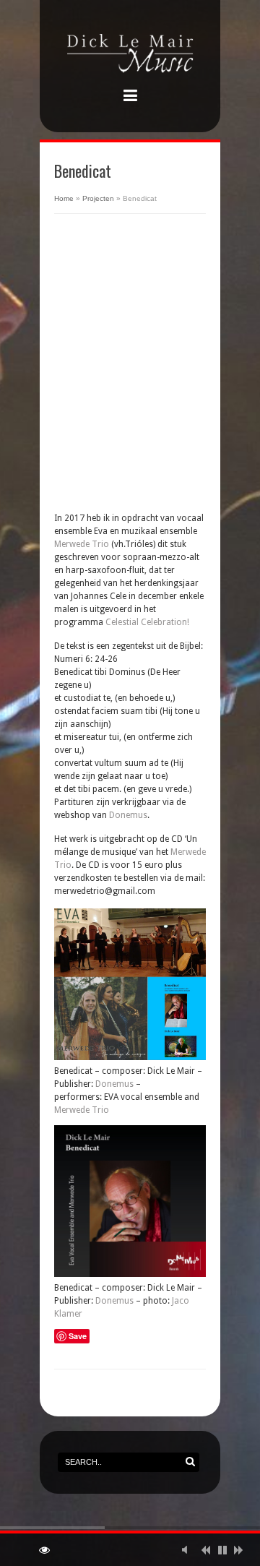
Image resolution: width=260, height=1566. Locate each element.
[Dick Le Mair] (130, 55)
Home (64, 198)
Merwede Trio (81, 544)
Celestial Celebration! (147, 622)
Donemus (128, 815)
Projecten (98, 198)
